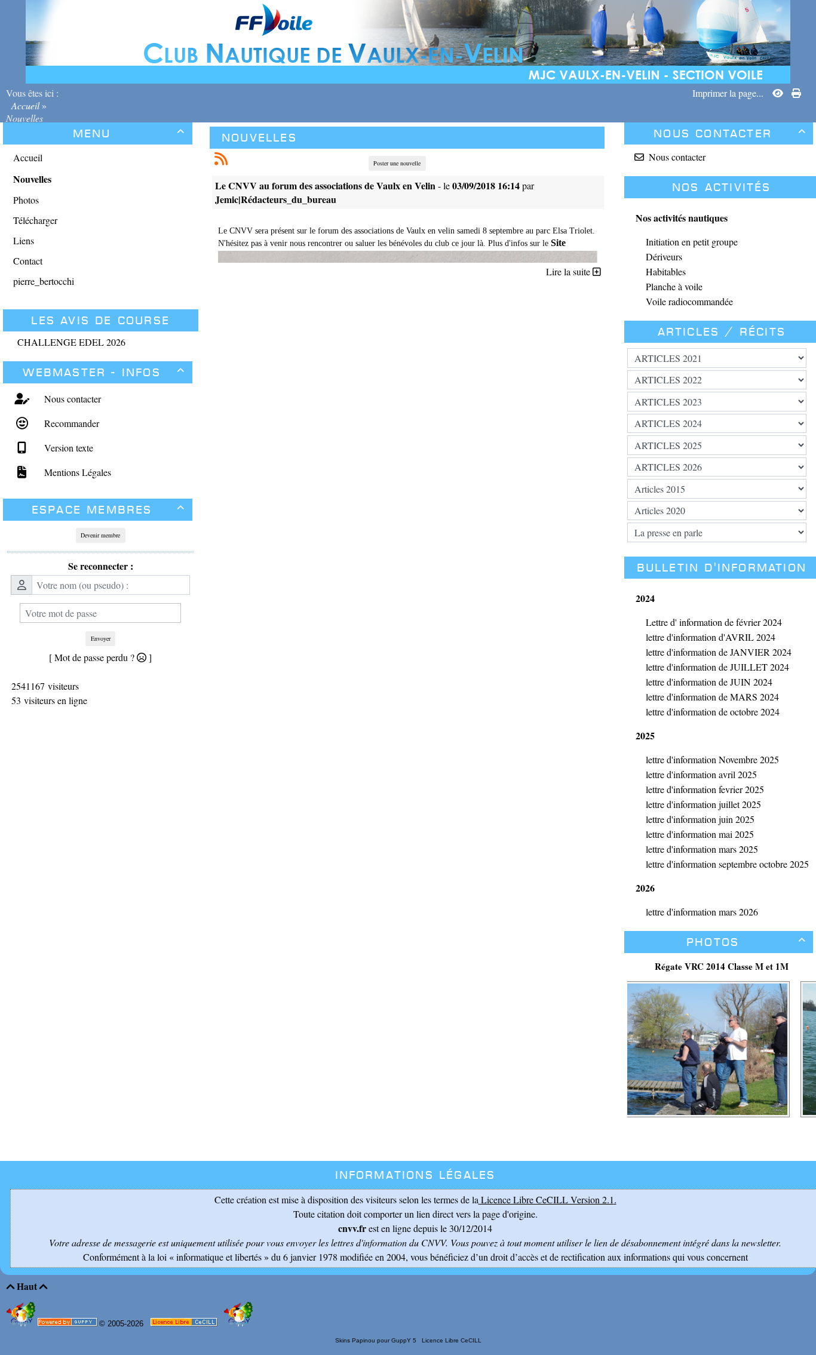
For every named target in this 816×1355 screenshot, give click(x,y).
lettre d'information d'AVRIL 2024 (710, 637)
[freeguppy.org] (68, 1324)
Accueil (25, 105)
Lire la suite (569, 271)
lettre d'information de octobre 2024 (713, 711)
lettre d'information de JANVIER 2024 (719, 652)
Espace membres (109, 510)
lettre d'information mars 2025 (702, 849)
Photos (746, 942)
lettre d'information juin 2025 (700, 819)
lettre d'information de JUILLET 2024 (717, 666)
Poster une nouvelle (397, 163)
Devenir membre (100, 535)
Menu (129, 133)
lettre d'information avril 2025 (701, 774)
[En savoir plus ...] (185, 1324)
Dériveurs (664, 256)
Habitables (666, 271)
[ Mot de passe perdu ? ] (100, 657)
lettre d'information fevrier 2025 (705, 789)
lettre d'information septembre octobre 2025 (727, 864)
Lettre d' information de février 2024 (714, 622)
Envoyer (101, 638)
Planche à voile (674, 286)
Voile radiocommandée (689, 301)
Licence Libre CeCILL (450, 1340)
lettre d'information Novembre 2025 (712, 759)
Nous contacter (71, 398)
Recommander (70, 423)
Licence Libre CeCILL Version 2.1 (546, 1199)
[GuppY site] (22, 1323)
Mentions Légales (76, 472)
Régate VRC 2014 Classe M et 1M (722, 966)
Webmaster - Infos (104, 372)
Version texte (67, 447)
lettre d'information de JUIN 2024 (709, 681)
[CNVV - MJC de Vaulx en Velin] (408, 40)
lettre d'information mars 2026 (702, 911)
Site (558, 243)
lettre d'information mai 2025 (700, 834)
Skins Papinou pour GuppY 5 (377, 1340)
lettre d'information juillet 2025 (703, 804)
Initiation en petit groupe (692, 241)
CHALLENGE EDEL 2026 (71, 342)
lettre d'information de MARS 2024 (712, 696)
